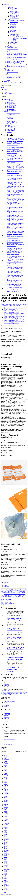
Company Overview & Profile (14, 76)
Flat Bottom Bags (14, 22)
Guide (8, 69)
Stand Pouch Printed (5, 600)
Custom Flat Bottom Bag (21, 692)
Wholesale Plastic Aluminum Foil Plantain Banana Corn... (14, 144)
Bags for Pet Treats (14, 15)
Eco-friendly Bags (14, 35)
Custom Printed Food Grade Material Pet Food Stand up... (15, 245)
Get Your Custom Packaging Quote (15, 82)
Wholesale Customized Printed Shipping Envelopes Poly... (14, 253)
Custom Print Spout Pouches (13, 59)
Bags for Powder (14, 11)
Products (6, 5)
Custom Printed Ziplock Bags (8, 692)
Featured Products (5, 690)
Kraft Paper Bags (14, 42)
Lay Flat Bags (13, 24)
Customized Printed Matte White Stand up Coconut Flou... (14, 281)
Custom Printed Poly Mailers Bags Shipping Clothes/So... (15, 262)
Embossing (9, 46)
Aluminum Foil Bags (14, 34)
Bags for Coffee (13, 8)
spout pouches (13, 27)
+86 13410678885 (8, 744)
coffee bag (6, 717)
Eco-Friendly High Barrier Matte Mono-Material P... (15, 658)
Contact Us (6, 81)
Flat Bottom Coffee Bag (6, 693)
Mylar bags (12, 43)
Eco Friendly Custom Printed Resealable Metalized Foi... (13, 290)
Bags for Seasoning (14, 12)
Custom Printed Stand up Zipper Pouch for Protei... (14, 629)
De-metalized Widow (12, 47)
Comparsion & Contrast (12, 72)
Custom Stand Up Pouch (6, 599)
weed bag (6, 721)
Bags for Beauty (13, 13)
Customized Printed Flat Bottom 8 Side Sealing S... (14, 619)
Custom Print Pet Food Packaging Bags (16, 66)
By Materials (10, 32)
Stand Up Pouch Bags (6, 602)
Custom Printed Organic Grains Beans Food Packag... (15, 638)
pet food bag (6, 718)
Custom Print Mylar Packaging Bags (15, 55)
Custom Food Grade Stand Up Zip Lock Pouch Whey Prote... (15, 220)
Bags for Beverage (14, 16)
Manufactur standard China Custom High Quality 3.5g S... (15, 161)
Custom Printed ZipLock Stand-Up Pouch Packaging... (14, 669)
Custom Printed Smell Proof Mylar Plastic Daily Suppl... (15, 228)
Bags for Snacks (13, 9)
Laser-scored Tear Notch (12, 49)
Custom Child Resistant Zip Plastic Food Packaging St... (15, 195)
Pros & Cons (10, 70)
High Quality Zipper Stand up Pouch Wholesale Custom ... (15, 187)
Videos (8, 80)
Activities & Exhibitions (9, 701)
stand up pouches (14, 28)
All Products (11, 694)
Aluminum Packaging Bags (18, 693)
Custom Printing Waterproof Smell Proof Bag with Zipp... (15, 152)
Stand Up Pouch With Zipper (7, 603)
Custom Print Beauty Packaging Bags (15, 61)
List (7, 73)
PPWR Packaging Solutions (13, 77)
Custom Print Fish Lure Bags (13, 62)
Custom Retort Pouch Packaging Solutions (17, 54)
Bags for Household (14, 18)
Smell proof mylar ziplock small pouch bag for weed (14, 179)
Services (6, 704)
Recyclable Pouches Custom (19, 36)
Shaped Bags (13, 26)
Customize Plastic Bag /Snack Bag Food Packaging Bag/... (15, 212)
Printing (8, 50)
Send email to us (4, 351)
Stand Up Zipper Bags (15, 30)
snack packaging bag (8, 719)
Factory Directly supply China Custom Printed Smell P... (14, 172)
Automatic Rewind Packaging (17, 20)
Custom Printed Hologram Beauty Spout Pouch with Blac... (15, 237)
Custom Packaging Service (13, 78)
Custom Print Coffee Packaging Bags (15, 53)
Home (5, 89)
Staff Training (7, 705)
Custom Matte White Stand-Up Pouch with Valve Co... (15, 648)
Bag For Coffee (4, 694)
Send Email (3, 748)
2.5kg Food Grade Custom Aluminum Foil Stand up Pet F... (14, 272)
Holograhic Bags (14, 41)
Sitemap (12, 690)
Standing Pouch (4, 604)
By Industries (10, 7)
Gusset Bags (12, 23)
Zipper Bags (12, 31)
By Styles (9, 19)
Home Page (6, 4)
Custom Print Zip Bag (19, 690)
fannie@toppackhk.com (9, 739)
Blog (5, 68)
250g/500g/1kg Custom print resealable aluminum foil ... (13, 204)
